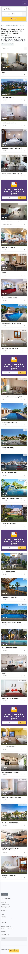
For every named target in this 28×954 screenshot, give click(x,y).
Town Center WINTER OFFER (10, 822)
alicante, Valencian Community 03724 (12, 173)
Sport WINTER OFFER (8, 447)
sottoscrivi (22, 198)
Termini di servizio (5, 926)
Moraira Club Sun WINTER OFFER (11, 797)
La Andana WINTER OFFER (9, 422)
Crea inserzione (5, 904)
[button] (3, 62)
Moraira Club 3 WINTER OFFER (10, 698)
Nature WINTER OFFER (8, 572)
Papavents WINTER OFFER (9, 597)
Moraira (4, 72)
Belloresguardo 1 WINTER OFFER (11, 323)
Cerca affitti (4, 902)
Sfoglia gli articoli (5, 907)
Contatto (3, 931)
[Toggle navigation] (24, 3)
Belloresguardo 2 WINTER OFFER (11, 622)
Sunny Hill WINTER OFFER (9, 648)
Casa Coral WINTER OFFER (9, 473)
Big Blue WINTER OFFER (9, 875)
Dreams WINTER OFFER (9, 523)
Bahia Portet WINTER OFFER (10, 348)
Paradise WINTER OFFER (9, 123)
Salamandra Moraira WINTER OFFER (12, 148)
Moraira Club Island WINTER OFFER (12, 498)
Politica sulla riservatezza (7, 928)
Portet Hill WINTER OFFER (9, 298)
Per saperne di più (7, 44)
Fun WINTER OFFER (7, 97)
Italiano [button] (4, 894)
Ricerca (14, 19)
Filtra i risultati (14, 951)
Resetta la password (6, 919)
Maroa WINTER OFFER (8, 247)
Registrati (3, 916)
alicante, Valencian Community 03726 (12, 397)
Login (2, 914)
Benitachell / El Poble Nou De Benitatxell (13, 222)
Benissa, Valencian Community (10, 772)
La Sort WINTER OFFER (8, 747)
